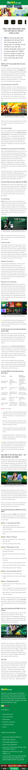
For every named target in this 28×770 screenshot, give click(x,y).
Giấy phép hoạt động (8, 724)
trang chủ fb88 (20, 759)
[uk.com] (14, 2)
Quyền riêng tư (6, 719)
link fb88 (13, 759)
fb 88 (7, 758)
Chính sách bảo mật (8, 714)
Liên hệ (4, 727)
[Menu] (2, 2)
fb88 (19, 756)
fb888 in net (18, 737)
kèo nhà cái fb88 (14, 758)
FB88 (2, 693)
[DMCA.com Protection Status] (5, 705)
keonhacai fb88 (6, 759)
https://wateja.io (23, 675)
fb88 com (21, 758)
